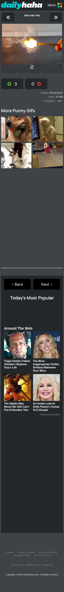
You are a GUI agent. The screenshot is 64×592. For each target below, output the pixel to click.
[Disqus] (32, 218)
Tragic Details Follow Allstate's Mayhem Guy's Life (17, 364)
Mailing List (32, 565)
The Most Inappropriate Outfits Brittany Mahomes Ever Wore (46, 365)
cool (59, 101)
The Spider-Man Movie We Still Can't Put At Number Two (16, 406)
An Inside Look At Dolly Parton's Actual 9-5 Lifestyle (46, 406)
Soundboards (22, 555)
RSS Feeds (16, 565)
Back (19, 284)
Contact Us (47, 565)
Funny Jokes (42, 555)
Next (45, 284)
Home (10, 552)
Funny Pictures (48, 552)
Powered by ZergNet (50, 414)
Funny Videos (26, 552)
